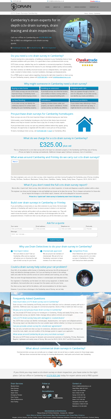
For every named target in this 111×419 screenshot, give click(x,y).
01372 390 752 (81, 395)
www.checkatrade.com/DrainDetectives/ (55, 411)
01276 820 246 (17, 1)
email (50, 131)
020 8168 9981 (81, 390)
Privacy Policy (74, 415)
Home (47, 7)
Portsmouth (73, 417)
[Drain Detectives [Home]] (21, 10)
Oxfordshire (75, 404)
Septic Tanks (14, 393)
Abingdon (14, 417)
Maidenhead (60, 417)
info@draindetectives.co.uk (56, 1)
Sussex (74, 397)
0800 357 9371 (84, 388)
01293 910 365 (81, 397)
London (74, 390)
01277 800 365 (80, 399)
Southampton (85, 417)
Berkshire (75, 406)
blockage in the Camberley (36, 289)
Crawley (35, 417)
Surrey (91, 13)
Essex (74, 399)
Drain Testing (14, 401)
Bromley (30, 417)
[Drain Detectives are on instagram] (47, 387)
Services (67, 7)
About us (56, 7)
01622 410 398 (80, 393)
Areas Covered (80, 7)
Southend (91, 417)
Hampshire (75, 401)
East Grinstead (47, 417)
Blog (53, 415)
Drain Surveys (15, 388)
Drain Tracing (14, 397)
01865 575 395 (84, 404)
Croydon (40, 417)
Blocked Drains (15, 386)
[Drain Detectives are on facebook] (43, 387)
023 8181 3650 (83, 401)
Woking (97, 417)
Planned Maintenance (17, 399)
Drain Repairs (14, 390)
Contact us (94, 7)
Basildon (25, 417)
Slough (79, 417)
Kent (73, 393)
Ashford (20, 417)
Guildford (54, 417)
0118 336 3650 (82, 406)
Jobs (67, 415)
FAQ (56, 415)
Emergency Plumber (16, 395)
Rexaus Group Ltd (42, 413)
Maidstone (66, 417)
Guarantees (62, 415)
